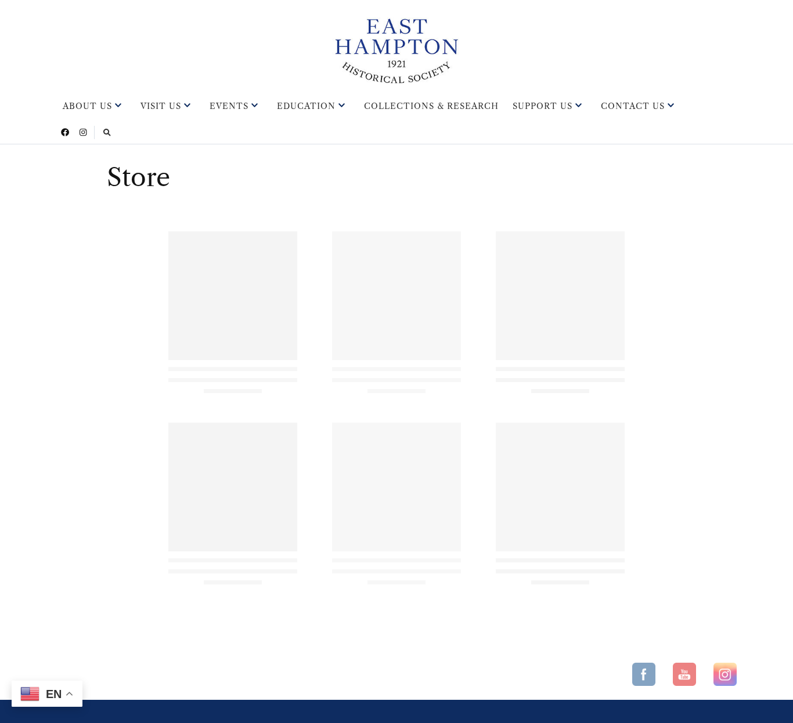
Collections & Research (431, 106)
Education (306, 106)
